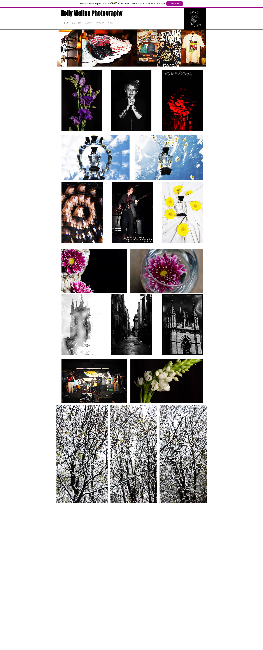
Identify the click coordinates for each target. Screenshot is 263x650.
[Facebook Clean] (188, 590)
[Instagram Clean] (201, 590)
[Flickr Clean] (197, 590)
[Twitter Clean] (193, 590)
